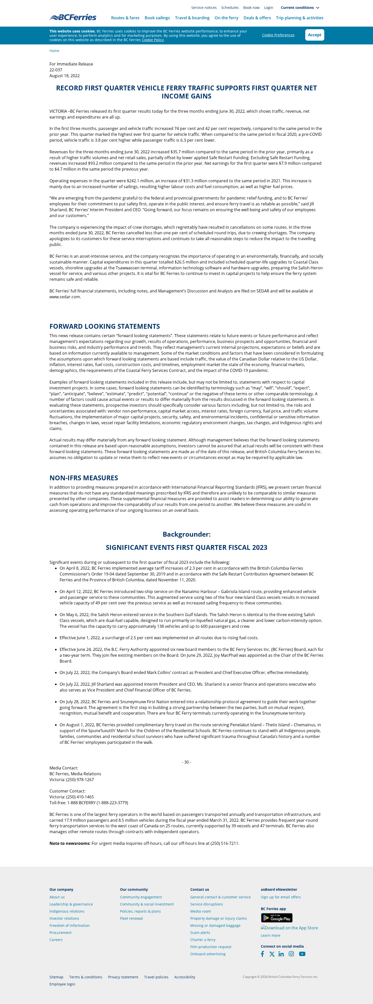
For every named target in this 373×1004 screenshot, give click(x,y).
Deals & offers (257, 18)
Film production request (210, 946)
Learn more (270, 935)
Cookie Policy (153, 39)
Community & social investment (147, 904)
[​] (272, 955)
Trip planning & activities (300, 18)
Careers (56, 939)
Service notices (204, 7)
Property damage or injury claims (218, 918)
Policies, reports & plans (140, 911)
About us (57, 897)
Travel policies (156, 977)
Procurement (60, 932)
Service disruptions (206, 904)
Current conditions (298, 7)
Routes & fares (125, 18)
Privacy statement (123, 977)
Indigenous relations (66, 911)
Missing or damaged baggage (215, 925)
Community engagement (141, 897)
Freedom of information (69, 925)
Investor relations (64, 918)
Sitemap (56, 977)
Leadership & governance (71, 904)
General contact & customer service (220, 897)
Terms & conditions (85, 977)
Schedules (230, 7)
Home (54, 50)
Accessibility (184, 977)
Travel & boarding (192, 18)
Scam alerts (200, 932)
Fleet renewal (131, 918)
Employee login (62, 984)
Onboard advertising (208, 953)
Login (268, 7)
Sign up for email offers (281, 897)
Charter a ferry (202, 939)
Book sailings (157, 18)
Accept (314, 35)
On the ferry (227, 18)
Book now (252, 7)
